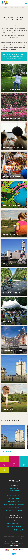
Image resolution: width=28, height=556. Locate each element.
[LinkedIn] (20, 530)
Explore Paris (17, 58)
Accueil (5, 7)
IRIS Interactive (19, 539)
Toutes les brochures (14, 523)
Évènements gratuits (11, 293)
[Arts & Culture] (14, 459)
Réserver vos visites (11, 205)
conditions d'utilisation (18, 543)
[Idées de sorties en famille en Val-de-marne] (23, 464)
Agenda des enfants (11, 234)
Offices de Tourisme (14, 490)
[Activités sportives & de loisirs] (14, 464)
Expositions (8, 264)
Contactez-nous (14, 488)
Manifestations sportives (13, 89)
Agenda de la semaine (12, 176)
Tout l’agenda (9, 380)
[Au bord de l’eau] (23, 459)
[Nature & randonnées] (4, 464)
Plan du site (13, 538)
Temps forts (8, 409)
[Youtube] (18, 530)
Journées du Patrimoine (13, 351)
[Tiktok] (22, 530)
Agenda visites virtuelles (13, 147)
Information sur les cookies (9, 536)
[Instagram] (16, 530)
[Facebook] (14, 530)
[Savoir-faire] (4, 470)
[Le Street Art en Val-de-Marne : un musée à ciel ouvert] (4, 459)
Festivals (7, 322)
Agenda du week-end (11, 118)
